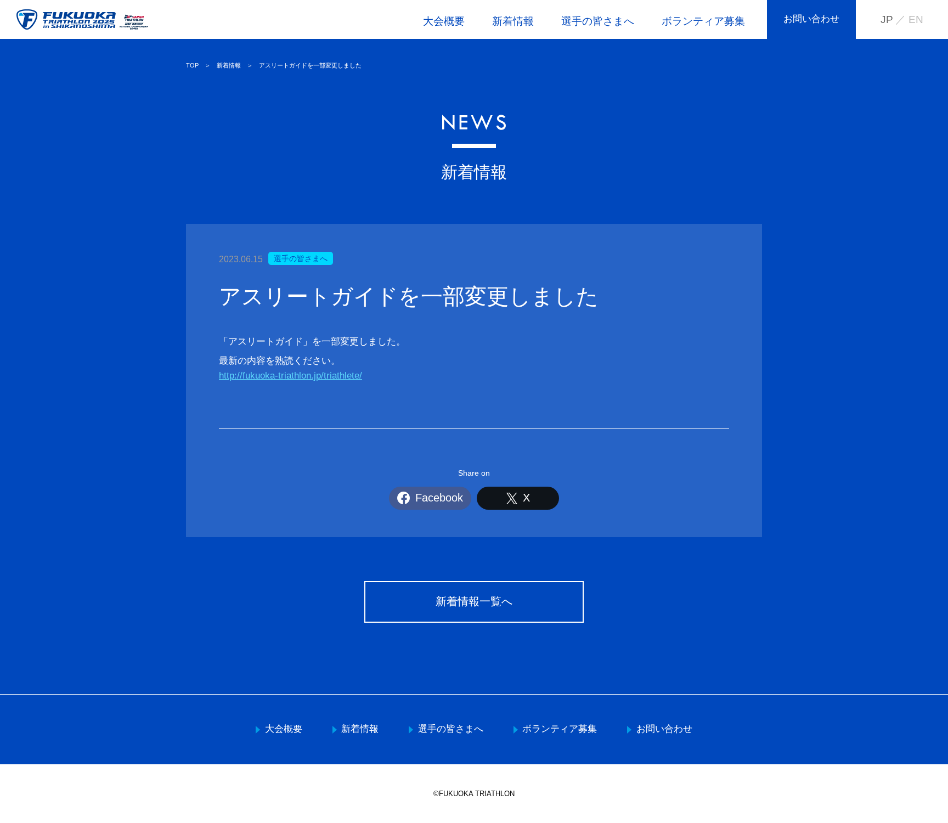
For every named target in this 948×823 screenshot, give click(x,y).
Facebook (439, 498)
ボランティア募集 (703, 21)
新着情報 (513, 21)
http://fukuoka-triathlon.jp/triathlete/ (290, 375)
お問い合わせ (811, 19)
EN (916, 19)
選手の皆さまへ (597, 21)
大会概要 (444, 21)
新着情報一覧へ (474, 601)
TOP (192, 65)
